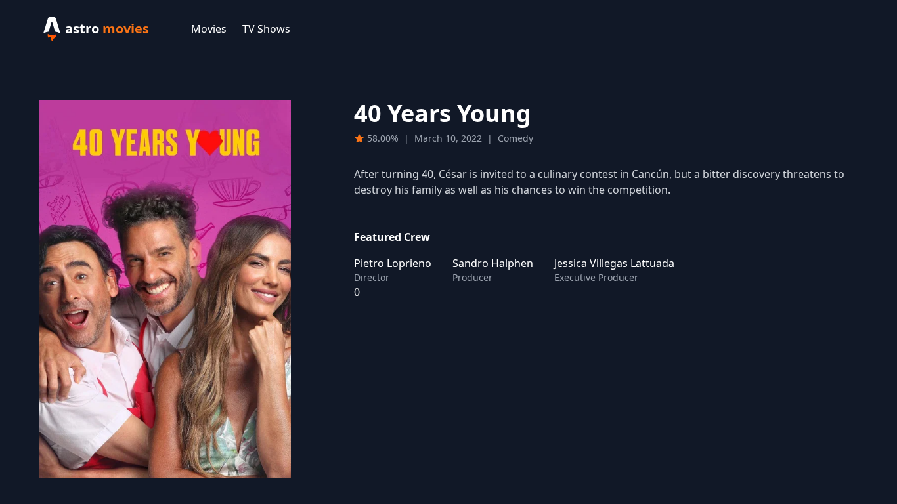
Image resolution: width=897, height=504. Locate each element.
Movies (209, 29)
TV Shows (266, 29)
